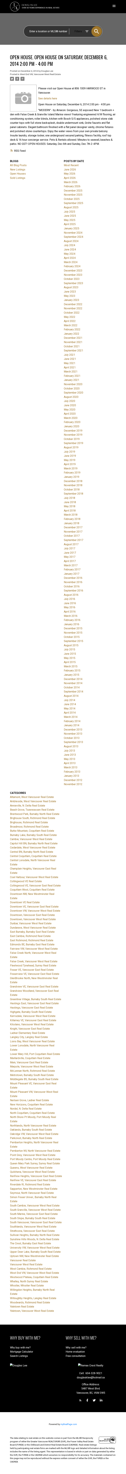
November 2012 (73, 784)
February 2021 (72, 375)
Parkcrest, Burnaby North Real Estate (31, 1138)
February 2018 (72, 519)
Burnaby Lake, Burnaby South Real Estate (33, 835)
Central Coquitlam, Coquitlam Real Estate (33, 856)
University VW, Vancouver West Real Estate (35, 1247)
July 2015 (69, 649)
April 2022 (70, 321)
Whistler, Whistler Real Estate (27, 1285)
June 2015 (70, 653)
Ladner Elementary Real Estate (27, 1033)
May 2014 (69, 708)
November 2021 (73, 342)
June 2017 (70, 552)
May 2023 (69, 295)
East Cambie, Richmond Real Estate (30, 936)
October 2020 (72, 388)
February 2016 (72, 620)
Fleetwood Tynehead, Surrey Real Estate (33, 965)
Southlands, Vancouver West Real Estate (33, 1226)
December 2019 (73, 430)
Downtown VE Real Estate (25, 902)
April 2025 (70, 224)
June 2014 (70, 704)
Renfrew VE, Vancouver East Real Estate (33, 1180)
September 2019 (73, 443)
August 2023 (71, 287)
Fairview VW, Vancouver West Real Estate (34, 948)
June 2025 (70, 215)
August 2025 (71, 207)
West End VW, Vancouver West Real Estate (40, 74)
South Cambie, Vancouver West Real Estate (35, 1205)
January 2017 (71, 573)
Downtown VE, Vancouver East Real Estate (34, 906)
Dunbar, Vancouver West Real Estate (31, 923)
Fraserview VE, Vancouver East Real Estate (34, 973)
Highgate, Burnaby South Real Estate (31, 1011)
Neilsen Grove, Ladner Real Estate (29, 1100)
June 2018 (70, 502)
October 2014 (72, 687)
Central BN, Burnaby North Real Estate (31, 851)
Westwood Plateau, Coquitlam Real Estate (34, 1277)
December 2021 (73, 337)
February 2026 (72, 186)
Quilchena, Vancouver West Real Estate (32, 1171)
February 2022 (72, 329)
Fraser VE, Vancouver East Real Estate (32, 969)
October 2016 (72, 586)
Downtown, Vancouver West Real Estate (33, 919)
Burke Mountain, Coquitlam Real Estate (32, 830)
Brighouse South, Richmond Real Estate (32, 818)
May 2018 (69, 506)
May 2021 (69, 363)
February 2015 (72, 670)
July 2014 (69, 700)
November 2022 (73, 308)
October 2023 (72, 279)
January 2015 (71, 674)
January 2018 (71, 523)
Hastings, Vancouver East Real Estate (31, 1007)
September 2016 (73, 590)
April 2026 (70, 177)
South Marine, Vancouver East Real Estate (34, 1214)
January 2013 (71, 775)
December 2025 (73, 190)
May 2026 (69, 173)
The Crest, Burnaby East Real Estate (30, 1243)
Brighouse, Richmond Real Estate (29, 822)
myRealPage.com (69, 1424)
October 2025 (72, 199)
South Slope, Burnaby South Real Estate (32, 1218)
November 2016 (73, 582)
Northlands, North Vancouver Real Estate (33, 1125)
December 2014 (73, 679)
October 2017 (72, 535)
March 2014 (70, 716)
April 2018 (70, 510)
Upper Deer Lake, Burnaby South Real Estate (35, 1251)
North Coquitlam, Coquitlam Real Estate (32, 1113)
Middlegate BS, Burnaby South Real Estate (34, 1079)
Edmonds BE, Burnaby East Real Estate (32, 944)
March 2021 (70, 371)
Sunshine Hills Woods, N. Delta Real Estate (34, 1239)
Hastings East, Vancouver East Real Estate (34, 1003)
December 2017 (73, 527)
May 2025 (69, 220)
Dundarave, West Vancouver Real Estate (33, 927)
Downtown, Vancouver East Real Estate (32, 915)
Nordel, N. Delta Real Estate (26, 1108)
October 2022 (72, 312)
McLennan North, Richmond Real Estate (32, 1070)
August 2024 (71, 241)
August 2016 (71, 594)
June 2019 (70, 455)
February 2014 (72, 721)
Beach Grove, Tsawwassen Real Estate (32, 809)
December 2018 (73, 481)
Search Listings (19, 1356)
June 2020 (70, 405)
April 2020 (70, 413)
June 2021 (70, 358)
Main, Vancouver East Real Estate (29, 1062)
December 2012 (73, 780)
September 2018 (73, 493)
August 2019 (71, 447)
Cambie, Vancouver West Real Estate (31, 839)
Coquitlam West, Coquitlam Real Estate (32, 889)
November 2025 (73, 194)
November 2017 (73, 531)
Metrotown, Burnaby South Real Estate (32, 1075)
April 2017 (70, 561)
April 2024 (70, 257)
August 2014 (71, 695)
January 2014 (71, 725)
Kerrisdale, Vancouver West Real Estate (32, 1016)
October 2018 (72, 489)
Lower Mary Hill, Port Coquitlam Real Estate (35, 1054)
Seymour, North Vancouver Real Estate (32, 1192)
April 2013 (70, 763)
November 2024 (73, 232)
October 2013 (72, 738)
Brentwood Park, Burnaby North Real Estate (34, 814)
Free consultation (75, 1356)
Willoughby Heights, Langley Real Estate (33, 1298)
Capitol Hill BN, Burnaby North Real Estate (34, 843)
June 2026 (70, 169)
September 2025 (73, 203)
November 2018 (73, 485)
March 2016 (70, 615)
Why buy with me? (20, 1347)
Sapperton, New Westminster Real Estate (33, 1188)
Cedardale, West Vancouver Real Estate (32, 847)
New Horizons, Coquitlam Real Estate (31, 1104)
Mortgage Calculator (21, 1351)
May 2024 (69, 253)
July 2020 (69, 401)
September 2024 (73, 236)
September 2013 (73, 742)
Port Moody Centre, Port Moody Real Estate (35, 1159)
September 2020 (73, 392)
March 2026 (70, 182)
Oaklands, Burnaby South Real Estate (31, 1129)
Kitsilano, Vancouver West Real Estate (32, 1024)
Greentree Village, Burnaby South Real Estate (35, 999)
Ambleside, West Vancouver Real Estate (33, 801)
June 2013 (70, 754)
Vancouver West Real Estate (26, 1264)
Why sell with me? (76, 1347)
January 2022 (71, 333)
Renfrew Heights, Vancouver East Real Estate (36, 1176)
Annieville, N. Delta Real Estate (27, 805)
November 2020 (73, 384)
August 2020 (71, 396)
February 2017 (72, 569)
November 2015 (73, 632)
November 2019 (73, 434)
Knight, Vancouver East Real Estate (30, 1028)
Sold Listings (17, 177)
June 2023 (70, 291)
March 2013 (70, 767)
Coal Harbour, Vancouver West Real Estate (34, 877)
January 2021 (71, 380)
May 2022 (69, 317)
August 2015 (71, 645)
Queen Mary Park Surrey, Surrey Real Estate (35, 1163)
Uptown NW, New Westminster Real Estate (34, 1256)
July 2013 (69, 750)
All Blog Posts (18, 165)
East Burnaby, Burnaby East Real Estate (32, 931)
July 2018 (69, 498)
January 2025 (71, 228)
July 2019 (69, 451)
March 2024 (70, 262)
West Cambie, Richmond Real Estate (31, 1268)
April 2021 (70, 367)
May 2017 (69, 556)
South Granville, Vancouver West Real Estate (35, 1209)
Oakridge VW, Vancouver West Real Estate (34, 1134)
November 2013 (73, 733)
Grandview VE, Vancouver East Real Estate (34, 986)
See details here (47, 98)
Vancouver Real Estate (23, 1260)
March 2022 (70, 325)
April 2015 (70, 662)
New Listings (17, 169)
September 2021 (73, 350)
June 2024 (70, 249)
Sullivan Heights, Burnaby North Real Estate (35, 1235)
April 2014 (70, 712)
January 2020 (71, 426)
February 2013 (72, 771)
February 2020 (72, 422)
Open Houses (18, 173)
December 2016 (73, 577)
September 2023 (73, 283)
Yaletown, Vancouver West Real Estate (32, 1310)
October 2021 (72, 346)
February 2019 (72, 472)
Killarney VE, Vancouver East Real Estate (33, 1020)
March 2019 (70, 468)
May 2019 (69, 460)
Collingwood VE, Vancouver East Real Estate (35, 885)
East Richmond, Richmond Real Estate (31, 940)
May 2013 (69, 759)
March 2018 (70, 514)
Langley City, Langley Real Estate (29, 1037)
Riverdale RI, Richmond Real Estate (30, 1184)
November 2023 (73, 274)
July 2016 (69, 599)
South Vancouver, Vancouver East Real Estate (36, 1222)
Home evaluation (75, 1351)
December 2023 (73, 270)
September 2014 (73, 691)
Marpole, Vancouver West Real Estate (31, 1066)
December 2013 (73, 729)
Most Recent (71, 165)
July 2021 (69, 354)
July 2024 (69, 245)
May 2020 (69, 409)
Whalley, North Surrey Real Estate (29, 1281)
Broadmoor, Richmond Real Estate (29, 826)
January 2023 (71, 300)
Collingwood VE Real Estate (26, 881)
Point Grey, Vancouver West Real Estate (32, 1155)
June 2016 (70, 603)
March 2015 (70, 666)
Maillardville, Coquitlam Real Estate (30, 1058)
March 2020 (70, 418)
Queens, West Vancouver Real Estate (31, 1167)
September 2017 (73, 540)
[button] (80, 1400)
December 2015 (73, 628)
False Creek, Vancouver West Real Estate (33, 961)
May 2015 (69, 658)
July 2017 (69, 548)
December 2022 (73, 304)
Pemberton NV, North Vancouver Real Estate (35, 1150)
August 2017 (71, 544)
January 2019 (71, 476)
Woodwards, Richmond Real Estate (30, 1302)
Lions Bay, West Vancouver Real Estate (32, 1041)
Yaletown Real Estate (22, 1306)
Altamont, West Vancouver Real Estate (32, 797)
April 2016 (70, 611)
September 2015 (73, 641)
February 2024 (72, 266)
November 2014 (73, 683)
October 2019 (72, 439)
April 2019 (70, 464)
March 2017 (70, 565)
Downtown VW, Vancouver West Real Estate (35, 910)
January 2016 (71, 624)
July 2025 (69, 211)
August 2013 (71, 746)
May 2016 (69, 607)
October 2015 (72, 637)
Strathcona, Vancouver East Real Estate (32, 1230)
